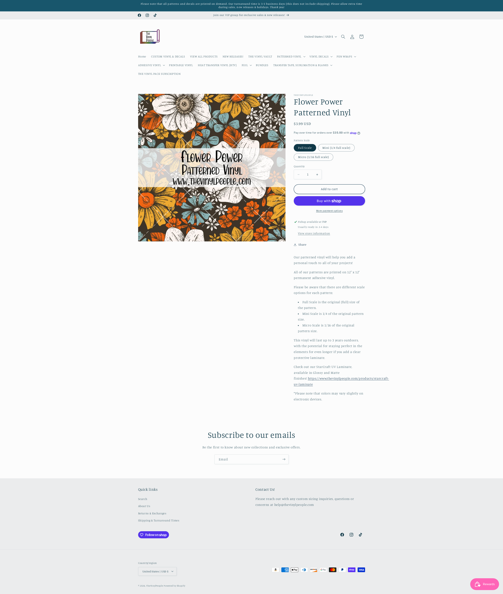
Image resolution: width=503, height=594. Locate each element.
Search (142, 498)
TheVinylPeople (154, 585)
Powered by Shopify (174, 585)
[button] (290, 56)
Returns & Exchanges (152, 513)
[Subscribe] (283, 459)
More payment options (329, 210)
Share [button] (302, 244)
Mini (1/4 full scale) (336, 148)
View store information (314, 233)
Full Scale (305, 148)
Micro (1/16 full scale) (313, 157)
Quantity (299, 166)
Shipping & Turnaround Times (158, 520)
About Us (144, 506)
